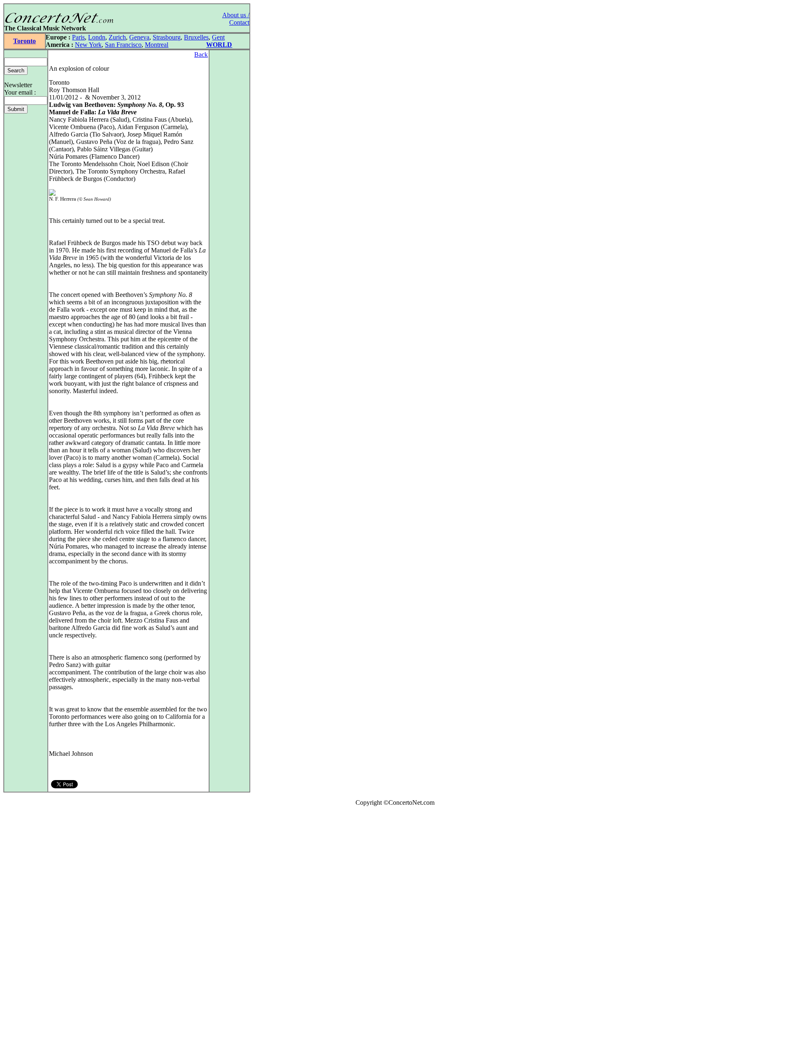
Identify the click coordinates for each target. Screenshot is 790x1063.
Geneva (139, 37)
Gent (218, 37)
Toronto (24, 40)
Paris (78, 37)
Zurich (117, 37)
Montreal (156, 44)
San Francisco (123, 44)
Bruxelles (196, 37)
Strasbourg (167, 37)
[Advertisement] (28, 936)
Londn (96, 37)
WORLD (219, 44)
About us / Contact (235, 19)
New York (88, 44)
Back (201, 54)
